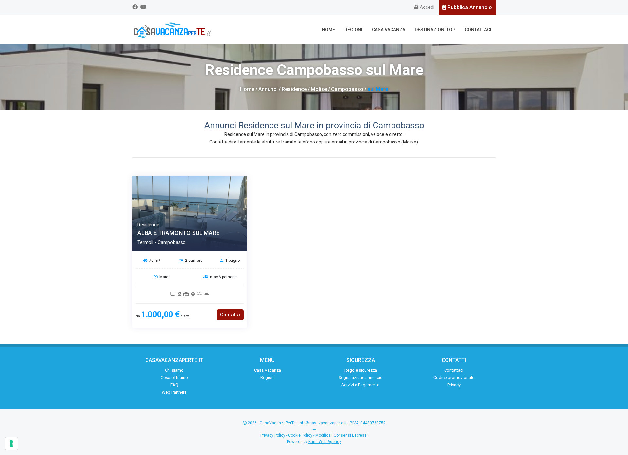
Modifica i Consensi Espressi (341, 435)
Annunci (268, 89)
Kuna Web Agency (324, 441)
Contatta (230, 315)
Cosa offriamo (174, 377)
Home (328, 29)
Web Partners (174, 392)
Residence (294, 89)
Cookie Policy (300, 435)
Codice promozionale (453, 377)
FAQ (174, 384)
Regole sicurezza (360, 370)
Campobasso (347, 89)
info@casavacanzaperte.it (323, 423)
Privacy (454, 384)
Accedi (426, 7)
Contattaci (478, 29)
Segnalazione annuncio (361, 377)
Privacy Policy (272, 435)
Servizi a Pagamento (360, 384)
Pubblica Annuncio (469, 7)
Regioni (353, 29)
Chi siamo (174, 370)
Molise (319, 89)
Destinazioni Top (435, 29)
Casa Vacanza (388, 29)
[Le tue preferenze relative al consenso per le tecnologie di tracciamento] (11, 443)
